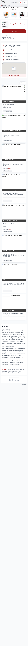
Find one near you (13, 25)
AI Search (14, 2)
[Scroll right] (26, 15)
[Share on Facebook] (3, 39)
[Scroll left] (2, 15)
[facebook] (10, 380)
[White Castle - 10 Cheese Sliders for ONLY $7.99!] (14, 9)
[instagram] (12, 380)
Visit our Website (9, 50)
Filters (23, 82)
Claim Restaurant (20, 35)
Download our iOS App (11, 56)
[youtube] (18, 380)
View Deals (14, 31)
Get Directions (15, 75)
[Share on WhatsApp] (11, 39)
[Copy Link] (13, 39)
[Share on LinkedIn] (8, 39)
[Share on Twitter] (6, 39)
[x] (15, 380)
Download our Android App (12, 59)
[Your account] (20, 2)
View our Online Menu (11, 53)
